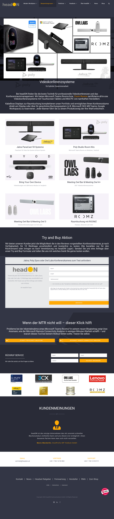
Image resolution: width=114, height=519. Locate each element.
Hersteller (73, 479)
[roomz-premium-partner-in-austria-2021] (97, 387)
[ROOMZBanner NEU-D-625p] (84, 194)
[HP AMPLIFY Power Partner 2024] (16, 375)
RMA (83, 479)
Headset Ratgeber (43, 479)
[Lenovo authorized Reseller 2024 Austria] (97, 375)
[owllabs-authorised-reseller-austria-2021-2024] (70, 375)
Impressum (65, 485)
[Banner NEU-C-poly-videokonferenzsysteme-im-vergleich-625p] (84, 119)
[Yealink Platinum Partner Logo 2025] (70, 387)
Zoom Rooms (80, 96)
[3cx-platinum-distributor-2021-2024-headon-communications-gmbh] (43, 375)
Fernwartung (60, 479)
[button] (109, 3)
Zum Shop (93, 479)
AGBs (47, 485)
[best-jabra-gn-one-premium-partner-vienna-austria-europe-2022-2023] (16, 387)
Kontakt (19, 479)
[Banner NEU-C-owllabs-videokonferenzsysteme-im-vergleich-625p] (30, 194)
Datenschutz (55, 485)
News (28, 479)
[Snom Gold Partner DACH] (43, 387)
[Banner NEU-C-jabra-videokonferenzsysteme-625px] (30, 119)
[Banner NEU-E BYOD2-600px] (30, 155)
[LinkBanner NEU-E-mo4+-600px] (84, 155)
